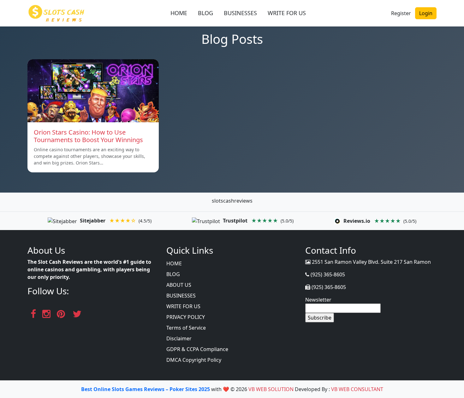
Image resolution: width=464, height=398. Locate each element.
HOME (178, 13)
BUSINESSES (240, 13)
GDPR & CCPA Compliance (197, 349)
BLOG (205, 13)
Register (401, 13)
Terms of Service (186, 327)
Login (425, 13)
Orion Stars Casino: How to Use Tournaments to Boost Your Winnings (88, 136)
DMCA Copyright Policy (193, 359)
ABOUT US (178, 284)
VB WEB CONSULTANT (357, 389)
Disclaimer (179, 338)
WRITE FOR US (287, 13)
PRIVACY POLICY (185, 317)
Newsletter (318, 299)
